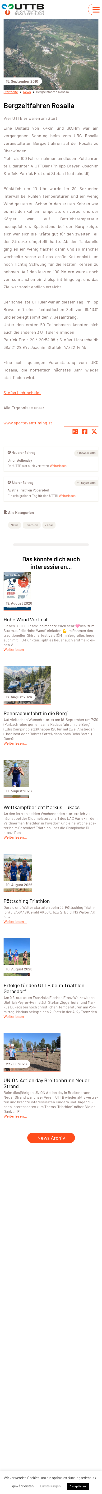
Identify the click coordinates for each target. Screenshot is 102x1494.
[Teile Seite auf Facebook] (84, 431)
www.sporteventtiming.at (28, 422)
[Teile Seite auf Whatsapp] (75, 431)
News (27, 92)
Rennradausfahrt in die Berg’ (36, 713)
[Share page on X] (94, 431)
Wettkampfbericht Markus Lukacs (42, 807)
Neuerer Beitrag (23, 453)
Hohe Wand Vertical (25, 619)
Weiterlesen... (69, 496)
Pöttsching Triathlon (27, 901)
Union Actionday (20, 460)
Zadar (49, 525)
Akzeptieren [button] (78, 1486)
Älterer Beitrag (22, 483)
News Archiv (51, 1138)
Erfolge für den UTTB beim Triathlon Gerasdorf (44, 988)
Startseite (11, 92)
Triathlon (31, 525)
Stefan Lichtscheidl (22, 392)
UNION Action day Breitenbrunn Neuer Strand (46, 1083)
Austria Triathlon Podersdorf (28, 490)
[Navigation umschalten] (96, 9)
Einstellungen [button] (50, 1486)
